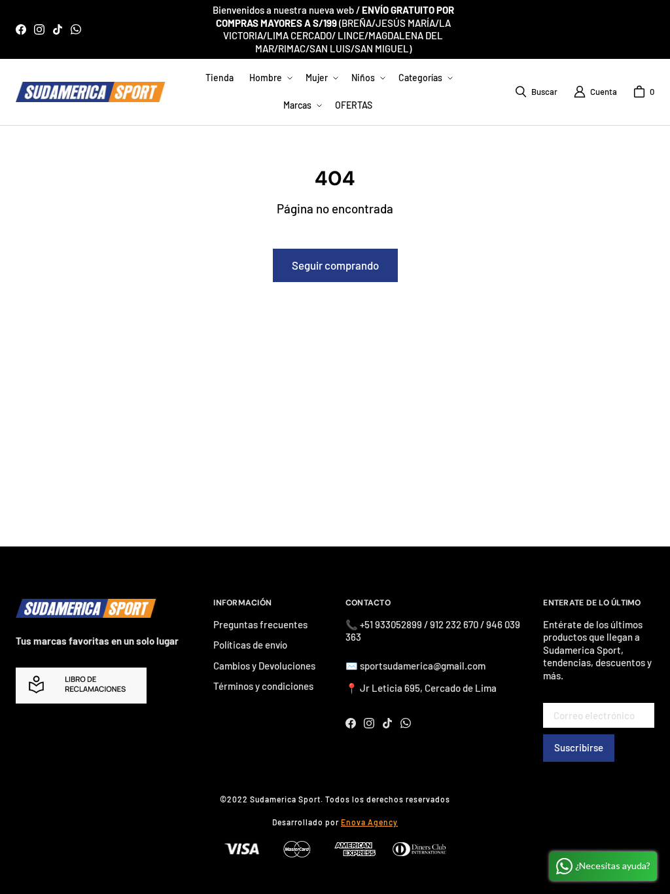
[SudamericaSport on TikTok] (57, 29)
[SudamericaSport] (91, 91)
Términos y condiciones (263, 686)
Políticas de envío (250, 645)
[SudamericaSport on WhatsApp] (76, 29)
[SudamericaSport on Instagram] (39, 29)
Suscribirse (578, 747)
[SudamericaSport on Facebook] (21, 29)
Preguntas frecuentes (260, 624)
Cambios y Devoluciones (264, 665)
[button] (269, 78)
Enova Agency (369, 822)
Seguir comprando (335, 265)
